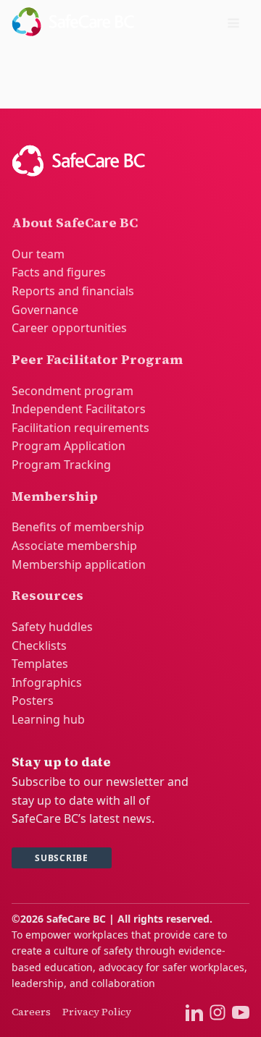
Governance (45, 310)
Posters (33, 700)
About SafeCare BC (75, 222)
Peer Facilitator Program (97, 359)
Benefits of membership (78, 527)
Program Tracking (61, 465)
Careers (31, 1011)
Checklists (39, 645)
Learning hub (48, 719)
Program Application (68, 446)
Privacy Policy (96, 1011)
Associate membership (74, 546)
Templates (40, 664)
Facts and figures (59, 272)
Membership (55, 496)
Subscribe (61, 858)
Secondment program (72, 391)
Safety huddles (52, 627)
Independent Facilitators (79, 409)
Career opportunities (69, 328)
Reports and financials (73, 291)
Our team (38, 254)
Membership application (79, 564)
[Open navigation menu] (233, 24)
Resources (47, 595)
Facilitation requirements (80, 428)
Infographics (47, 682)
